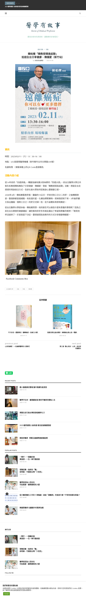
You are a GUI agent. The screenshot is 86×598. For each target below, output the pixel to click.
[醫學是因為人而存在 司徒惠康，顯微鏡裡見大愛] (11, 485)
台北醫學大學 (9, 289)
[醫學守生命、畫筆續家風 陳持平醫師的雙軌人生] (11, 403)
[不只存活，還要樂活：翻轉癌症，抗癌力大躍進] (23, 317)
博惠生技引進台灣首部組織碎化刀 (32, 413)
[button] (17, 3)
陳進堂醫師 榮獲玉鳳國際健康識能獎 (34, 438)
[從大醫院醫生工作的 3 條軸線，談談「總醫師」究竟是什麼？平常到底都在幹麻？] (11, 498)
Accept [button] (6, 594)
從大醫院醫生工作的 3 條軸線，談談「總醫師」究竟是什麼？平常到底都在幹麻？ (50, 495)
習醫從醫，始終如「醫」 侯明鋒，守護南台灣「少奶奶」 (31, 471)
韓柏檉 (30, 289)
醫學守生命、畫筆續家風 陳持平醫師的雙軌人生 (37, 400)
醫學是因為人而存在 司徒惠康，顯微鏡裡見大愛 (30, 483)
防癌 (24, 289)
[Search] (80, 13)
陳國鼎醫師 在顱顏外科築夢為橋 (32, 508)
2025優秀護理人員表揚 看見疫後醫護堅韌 (16, 6)
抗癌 (18, 289)
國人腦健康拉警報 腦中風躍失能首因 (33, 387)
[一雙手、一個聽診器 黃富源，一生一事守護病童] (11, 460)
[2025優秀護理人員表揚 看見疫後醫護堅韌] (11, 428)
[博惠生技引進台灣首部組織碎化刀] (11, 415)
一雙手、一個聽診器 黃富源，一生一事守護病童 (30, 458)
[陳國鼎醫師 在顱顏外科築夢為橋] (11, 511)
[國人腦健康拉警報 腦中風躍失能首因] (11, 390)
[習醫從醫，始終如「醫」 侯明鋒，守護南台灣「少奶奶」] (11, 472)
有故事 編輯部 (39, 60)
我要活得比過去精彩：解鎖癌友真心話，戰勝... (62, 332)
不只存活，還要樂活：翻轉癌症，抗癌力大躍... (23, 332)
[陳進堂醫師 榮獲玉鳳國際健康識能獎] (11, 441)
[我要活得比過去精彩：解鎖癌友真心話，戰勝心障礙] (62, 317)
